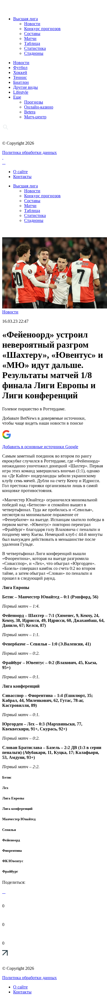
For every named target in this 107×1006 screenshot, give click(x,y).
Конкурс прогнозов (42, 28)
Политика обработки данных (29, 152)
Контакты (22, 176)
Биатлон (21, 82)
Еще (17, 97)
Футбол (20, 67)
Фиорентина (12, 850)
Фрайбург (10, 871)
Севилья (9, 830)
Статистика (35, 48)
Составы (32, 33)
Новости (32, 23)
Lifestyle (20, 92)
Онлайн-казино (38, 107)
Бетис (7, 777)
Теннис (20, 77)
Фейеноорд (11, 840)
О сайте (20, 171)
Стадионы (33, 53)
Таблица (32, 43)
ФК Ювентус (12, 861)
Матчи (30, 38)
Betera (29, 112)
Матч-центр (35, 117)
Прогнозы (33, 102)
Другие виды (25, 87)
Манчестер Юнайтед (19, 819)
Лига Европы (13, 798)
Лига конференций (17, 809)
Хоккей (20, 72)
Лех (5, 788)
